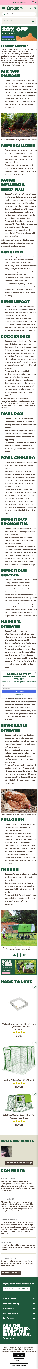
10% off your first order (19, 2)
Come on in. (8, 1338)
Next (24, 955)
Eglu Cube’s (9, 948)
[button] (19, 1318)
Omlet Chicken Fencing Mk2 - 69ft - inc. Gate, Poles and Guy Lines (19, 1026)
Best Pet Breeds (10, 1313)
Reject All (19, 1360)
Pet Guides (8, 1318)
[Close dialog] (36, 672)
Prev (13, 955)
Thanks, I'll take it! (19, 691)
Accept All (19, 1355)
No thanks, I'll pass (19, 694)
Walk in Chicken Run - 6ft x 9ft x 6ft (19, 1080)
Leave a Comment (11, 1272)
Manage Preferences (19, 1365)
